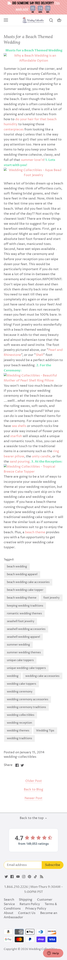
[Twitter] (6, 876)
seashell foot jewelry (20, 621)
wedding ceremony (19, 692)
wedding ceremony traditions (26, 707)
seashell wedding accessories (26, 629)
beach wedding (17, 567)
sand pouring (19, 461)
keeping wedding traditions (25, 606)
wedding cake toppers (21, 684)
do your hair (24, 119)
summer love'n (32, 160)
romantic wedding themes (24, 613)
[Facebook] (12, 876)
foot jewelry (51, 598)
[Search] (51, 20)
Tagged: (9, 559)
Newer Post (33, 798)
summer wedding (18, 645)
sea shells (19, 426)
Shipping (25, 899)
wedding (12, 676)
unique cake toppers (20, 660)
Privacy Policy (35, 908)
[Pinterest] (29, 876)
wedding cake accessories (42, 676)
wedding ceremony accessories (27, 699)
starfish (16, 436)
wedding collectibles (20, 715)
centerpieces (14, 129)
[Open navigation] (6, 20)
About (8, 913)
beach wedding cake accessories (28, 582)
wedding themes (18, 731)
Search (9, 899)
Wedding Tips (45, 731)
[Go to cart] (59, 20)
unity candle (41, 456)
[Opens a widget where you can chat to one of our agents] (53, 953)
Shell (39, 355)
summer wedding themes (24, 652)
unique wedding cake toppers (26, 668)
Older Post (33, 781)
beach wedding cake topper (25, 590)
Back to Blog (33, 789)
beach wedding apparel (22, 574)
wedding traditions (19, 738)
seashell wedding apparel (23, 637)
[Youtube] (18, 876)
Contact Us (26, 913)
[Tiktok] (35, 876)
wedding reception (19, 723)
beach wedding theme (21, 598)
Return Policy (30, 904)
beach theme (35, 532)
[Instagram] (23, 876)
